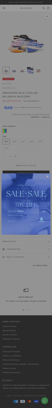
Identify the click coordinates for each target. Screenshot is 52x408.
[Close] (47, 176)
